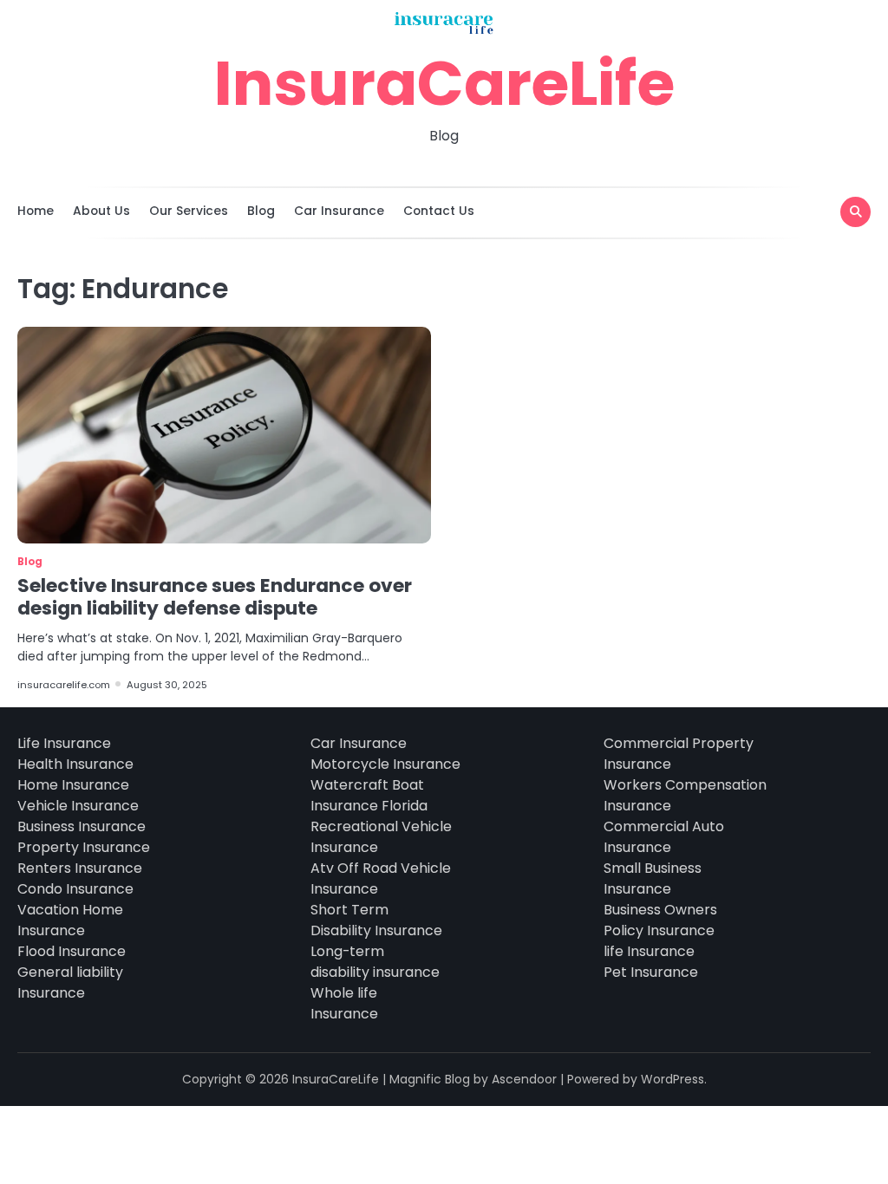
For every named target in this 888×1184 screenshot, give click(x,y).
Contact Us (438, 210)
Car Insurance (339, 210)
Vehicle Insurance (78, 806)
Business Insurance (81, 826)
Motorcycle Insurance (385, 764)
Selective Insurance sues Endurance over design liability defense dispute (214, 596)
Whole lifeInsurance (344, 1003)
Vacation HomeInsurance (70, 920)
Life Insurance (64, 743)
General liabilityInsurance (70, 982)
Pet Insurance (651, 972)
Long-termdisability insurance (375, 961)
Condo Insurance (75, 889)
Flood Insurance (71, 951)
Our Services (188, 210)
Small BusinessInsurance (653, 878)
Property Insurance (83, 847)
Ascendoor (524, 1079)
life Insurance (649, 951)
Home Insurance (73, 785)
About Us (101, 210)
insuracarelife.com (63, 685)
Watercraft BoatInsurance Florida (369, 795)
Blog (261, 210)
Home (35, 210)
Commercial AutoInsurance (664, 836)
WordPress (672, 1079)
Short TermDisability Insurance (376, 920)
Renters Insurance (79, 868)
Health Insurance (75, 764)
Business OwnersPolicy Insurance (660, 920)
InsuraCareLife (444, 83)
